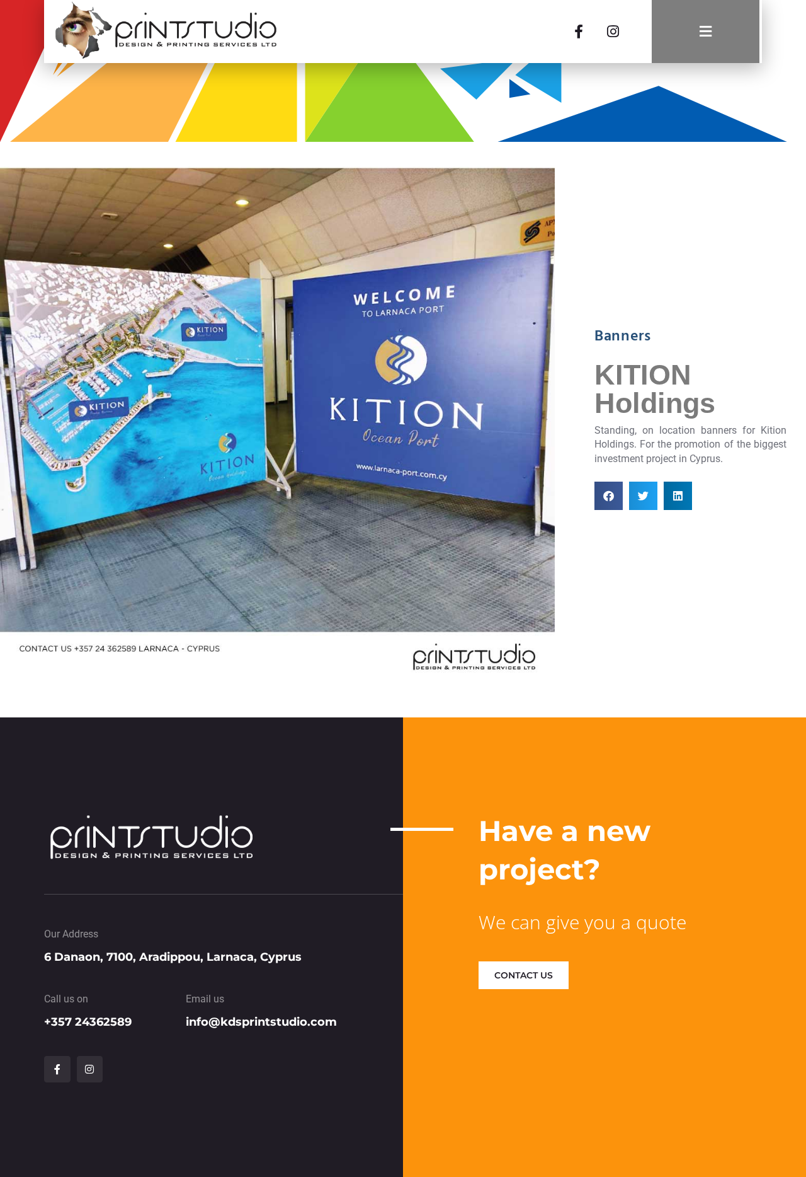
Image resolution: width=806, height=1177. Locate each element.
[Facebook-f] (579, 31)
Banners (622, 337)
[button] (608, 496)
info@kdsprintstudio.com (261, 1022)
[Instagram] (613, 31)
